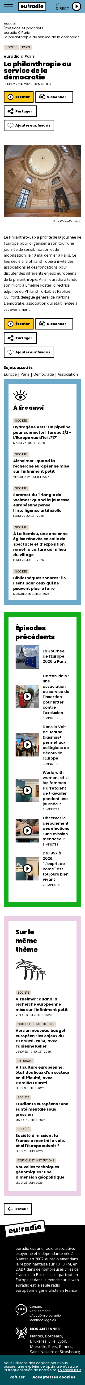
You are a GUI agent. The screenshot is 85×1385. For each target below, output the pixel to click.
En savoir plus (69, 1370)
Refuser (17, 1377)
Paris (26, 47)
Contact (36, 1306)
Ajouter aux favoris (33, 125)
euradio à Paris (17, 32)
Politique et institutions (35, 1024)
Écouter (22, 96)
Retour (21, 1209)
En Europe (24, 1061)
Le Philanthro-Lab (20, 237)
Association (68, 374)
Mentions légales (43, 1320)
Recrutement (40, 1311)
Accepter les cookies (54, 1377)
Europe (10, 374)
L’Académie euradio (45, 1315)
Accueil (10, 23)
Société (11, 47)
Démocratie (43, 374)
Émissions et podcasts (23, 28)
